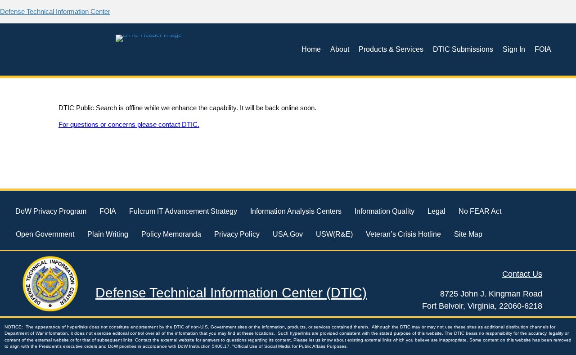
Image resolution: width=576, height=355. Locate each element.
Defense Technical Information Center (55, 11)
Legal (437, 211)
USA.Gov (288, 234)
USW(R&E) (334, 234)
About (339, 49)
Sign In (514, 49)
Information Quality (384, 211)
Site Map (468, 234)
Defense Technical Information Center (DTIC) (231, 292)
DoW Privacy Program (50, 211)
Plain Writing (107, 234)
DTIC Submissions (463, 49)
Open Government (45, 234)
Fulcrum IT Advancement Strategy (183, 211)
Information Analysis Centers (296, 211)
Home (311, 49)
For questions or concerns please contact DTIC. (128, 124)
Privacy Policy (237, 234)
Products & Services (391, 49)
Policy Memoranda (171, 234)
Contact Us (522, 274)
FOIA (543, 49)
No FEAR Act (480, 211)
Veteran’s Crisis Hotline (403, 234)
